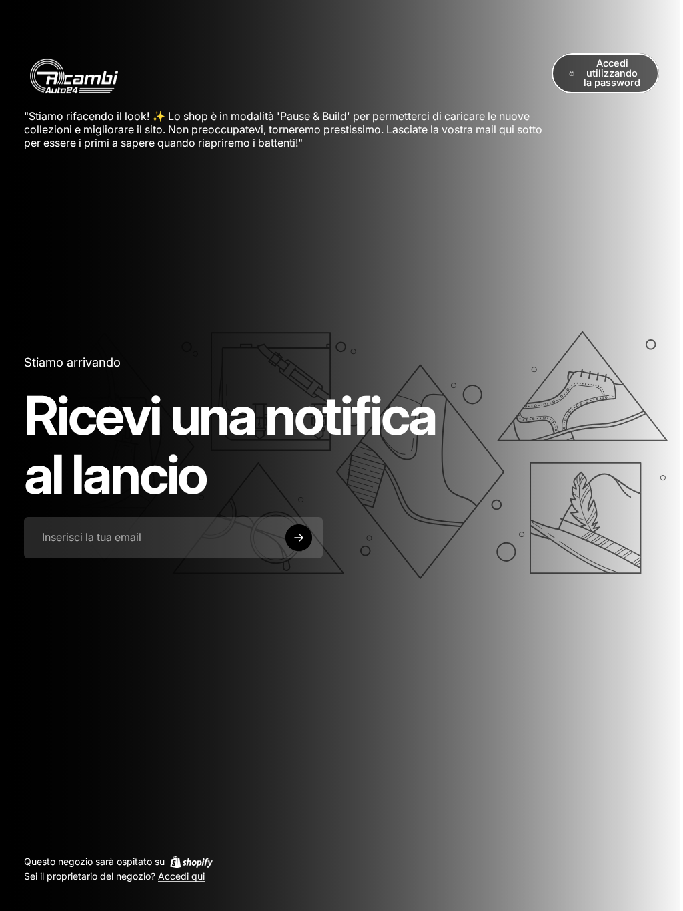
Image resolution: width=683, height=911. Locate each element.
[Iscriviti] (298, 537)
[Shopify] (191, 862)
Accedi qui (181, 876)
